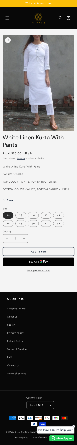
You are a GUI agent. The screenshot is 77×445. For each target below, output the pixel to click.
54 (58, 223)
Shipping (21, 158)
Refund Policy (15, 341)
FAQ (9, 357)
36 (8, 215)
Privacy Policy (15, 333)
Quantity (7, 231)
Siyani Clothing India (25, 431)
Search (11, 325)
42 (46, 215)
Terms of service (16, 373)
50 (33, 223)
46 (8, 223)
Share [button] (10, 200)
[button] (7, 18)
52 (46, 223)
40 (33, 215)
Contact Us (13, 365)
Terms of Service (17, 349)
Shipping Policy (16, 308)
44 (58, 215)
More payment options (38, 270)
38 (20, 215)
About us (12, 316)
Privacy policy (21, 437)
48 (20, 223)
